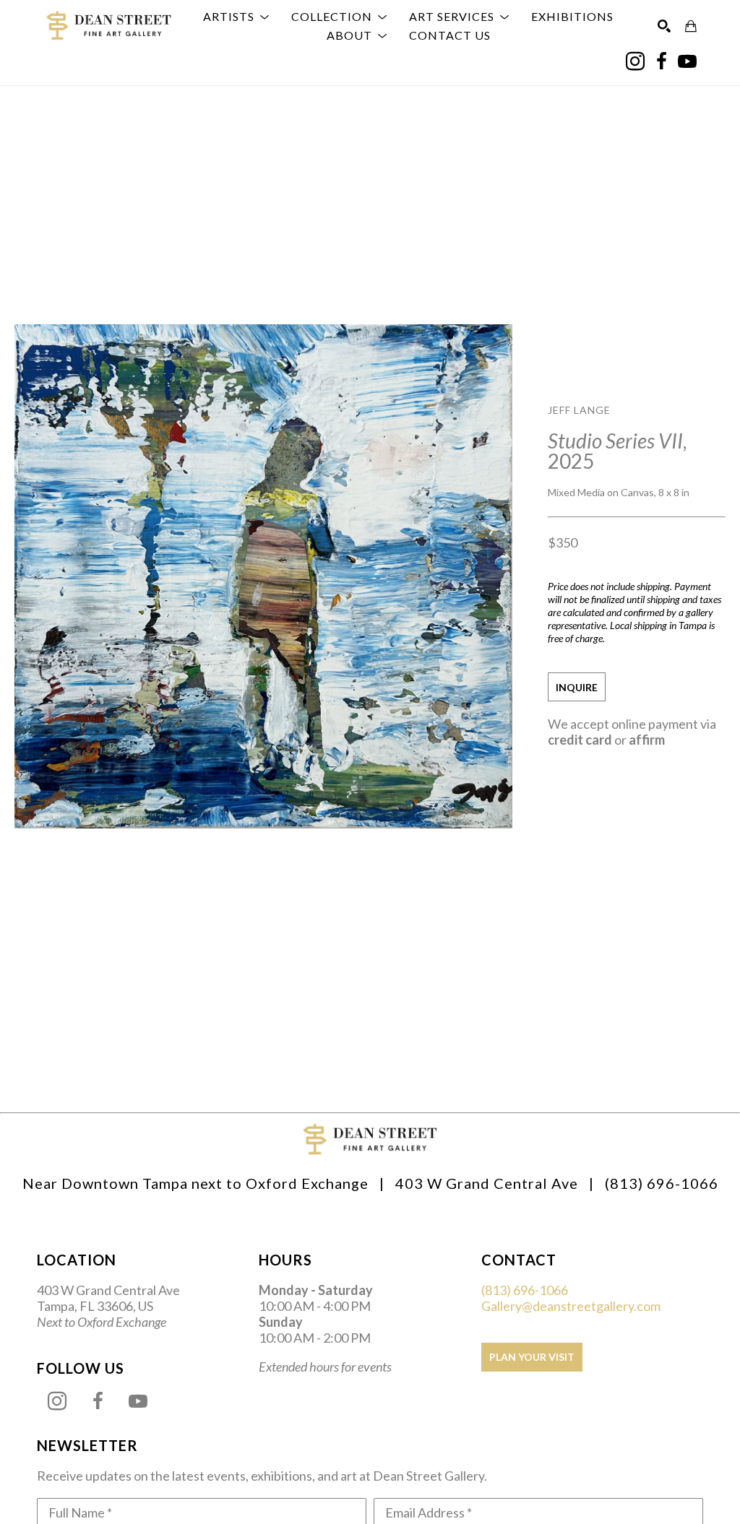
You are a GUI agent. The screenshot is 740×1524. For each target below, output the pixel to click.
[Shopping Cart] (691, 26)
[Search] (664, 26)
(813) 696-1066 (524, 1290)
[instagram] (635, 61)
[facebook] (661, 61)
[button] (236, 16)
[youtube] (687, 61)
